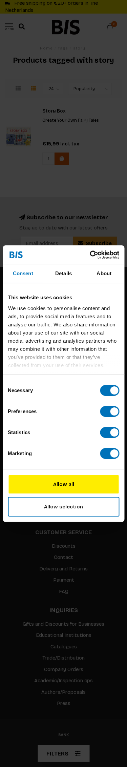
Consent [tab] (23, 273)
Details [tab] (63, 273)
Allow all (63, 484)
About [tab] (104, 273)
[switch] (109, 411)
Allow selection (63, 507)
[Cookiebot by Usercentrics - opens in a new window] (90, 254)
